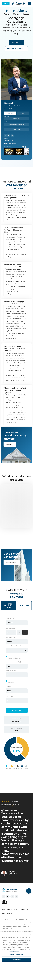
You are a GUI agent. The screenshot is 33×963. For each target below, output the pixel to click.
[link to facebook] (8, 896)
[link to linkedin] (12, 896)
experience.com (13, 806)
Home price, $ (10, 618)
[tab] (10, 113)
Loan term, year (10, 628)
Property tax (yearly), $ (12, 670)
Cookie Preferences (16, 954)
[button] (29, 3)
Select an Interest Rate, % (13, 646)
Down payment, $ (11, 637)
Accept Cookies (16, 959)
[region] (16, 947)
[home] (19, 3)
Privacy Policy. (14, 951)
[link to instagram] (3, 896)
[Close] (31, 935)
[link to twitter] (16, 896)
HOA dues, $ (9, 696)
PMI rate (8, 686)
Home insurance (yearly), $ (13, 662)
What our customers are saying (16, 478)
